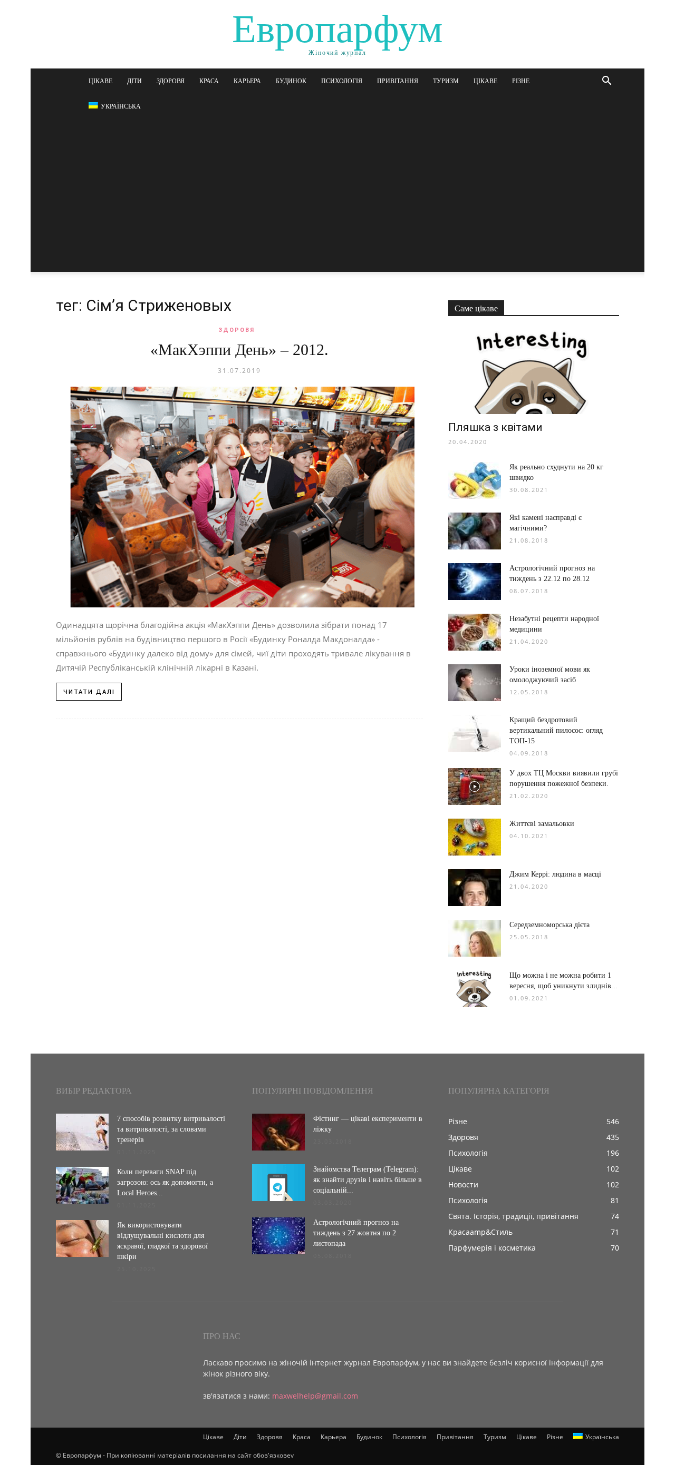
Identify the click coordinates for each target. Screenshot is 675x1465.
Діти (134, 81)
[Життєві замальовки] (474, 837)
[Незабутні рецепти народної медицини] (474, 632)
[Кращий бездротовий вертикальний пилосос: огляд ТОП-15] (474, 733)
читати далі (89, 692)
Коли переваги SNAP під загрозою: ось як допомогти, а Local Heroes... (165, 1182)
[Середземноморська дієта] (474, 938)
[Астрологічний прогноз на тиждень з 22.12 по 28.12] (474, 581)
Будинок (291, 81)
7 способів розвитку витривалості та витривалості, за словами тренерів (171, 1129)
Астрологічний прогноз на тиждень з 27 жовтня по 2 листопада (356, 1232)
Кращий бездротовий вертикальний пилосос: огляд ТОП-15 (556, 730)
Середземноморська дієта (549, 925)
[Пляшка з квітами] (533, 372)
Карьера (247, 81)
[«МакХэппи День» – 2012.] (239, 497)
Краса (209, 81)
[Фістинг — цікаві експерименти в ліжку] (278, 1132)
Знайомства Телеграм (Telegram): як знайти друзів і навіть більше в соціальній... (367, 1179)
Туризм (446, 81)
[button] (606, 82)
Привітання (397, 81)
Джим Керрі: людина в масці (555, 874)
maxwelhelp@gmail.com (315, 1396)
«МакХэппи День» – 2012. (239, 349)
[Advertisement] (337, 198)
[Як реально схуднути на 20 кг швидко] (474, 480)
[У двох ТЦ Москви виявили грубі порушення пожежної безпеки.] (474, 786)
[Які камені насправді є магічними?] (474, 531)
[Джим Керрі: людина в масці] (474, 887)
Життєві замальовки (541, 824)
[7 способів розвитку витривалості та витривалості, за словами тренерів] (82, 1132)
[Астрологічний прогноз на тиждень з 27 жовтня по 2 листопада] (278, 1235)
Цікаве (100, 81)
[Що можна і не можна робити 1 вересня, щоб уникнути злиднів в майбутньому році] (474, 988)
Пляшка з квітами (495, 427)
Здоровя (171, 81)
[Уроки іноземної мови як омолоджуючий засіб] (474, 682)
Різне (520, 81)
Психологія (341, 81)
